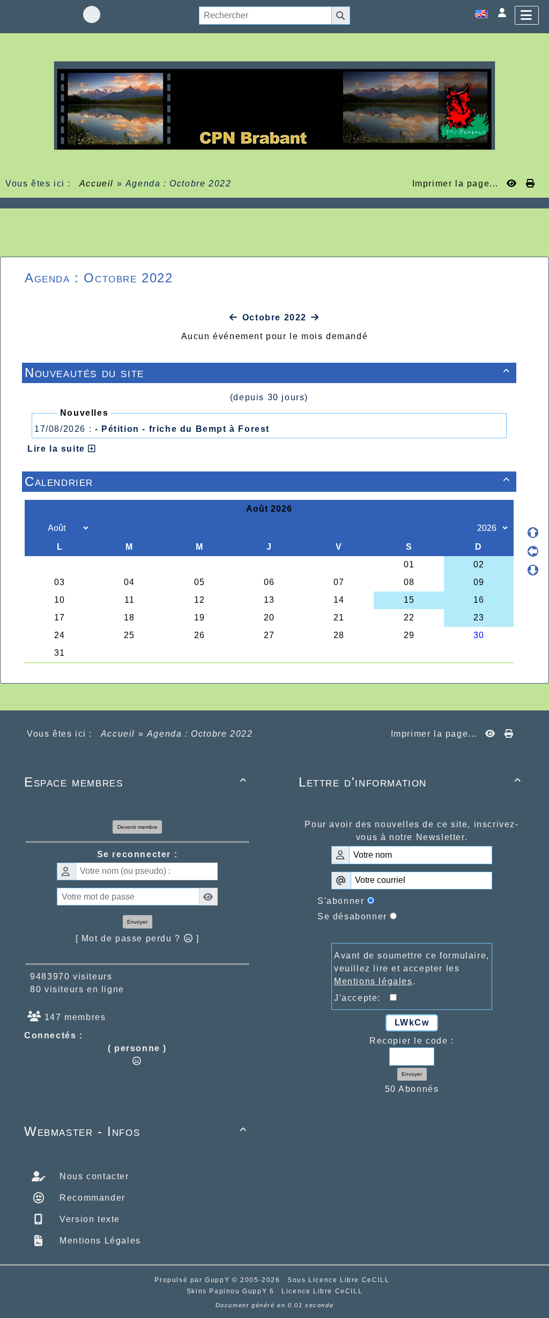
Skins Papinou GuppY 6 (233, 1291)
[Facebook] (91, 14)
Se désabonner (352, 916)
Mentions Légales (99, 1240)
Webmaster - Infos (135, 1131)
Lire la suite (57, 448)
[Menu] (527, 15)
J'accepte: (362, 997)
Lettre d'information (410, 782)
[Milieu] (533, 551)
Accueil (96, 183)
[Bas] (533, 570)
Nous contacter (93, 1176)
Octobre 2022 (274, 317)
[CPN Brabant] (274, 104)
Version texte (88, 1219)
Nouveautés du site (267, 372)
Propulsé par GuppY (193, 1280)
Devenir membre (137, 827)
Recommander (91, 1197)
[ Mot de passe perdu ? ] (137, 938)
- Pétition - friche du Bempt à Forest (182, 428)
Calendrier (267, 481)
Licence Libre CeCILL (321, 1291)
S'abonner (340, 900)
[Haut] (533, 532)
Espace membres (135, 782)
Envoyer (137, 922)
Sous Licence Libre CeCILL (339, 1280)
